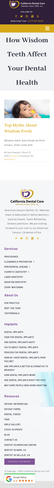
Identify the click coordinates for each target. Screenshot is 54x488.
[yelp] (38, 16)
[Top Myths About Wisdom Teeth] (27, 109)
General (14, 156)
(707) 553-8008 (35, 21)
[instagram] (27, 16)
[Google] (32, 16)
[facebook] (16, 16)
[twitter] (21, 16)
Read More (9, 159)
